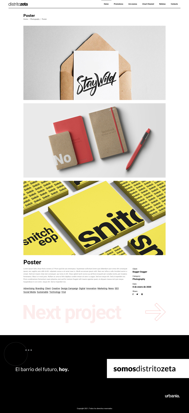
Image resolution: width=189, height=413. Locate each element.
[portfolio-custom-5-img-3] (94, 218)
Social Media (29, 292)
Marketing (102, 288)
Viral (63, 292)
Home (25, 19)
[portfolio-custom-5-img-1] (94, 63)
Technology (54, 292)
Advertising (28, 288)
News (111, 288)
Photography (34, 19)
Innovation (91, 288)
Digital (82, 288)
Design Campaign (69, 288)
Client (48, 288)
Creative (56, 288)
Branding (39, 288)
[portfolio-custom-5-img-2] (94, 140)
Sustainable (42, 292)
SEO (117, 288)
